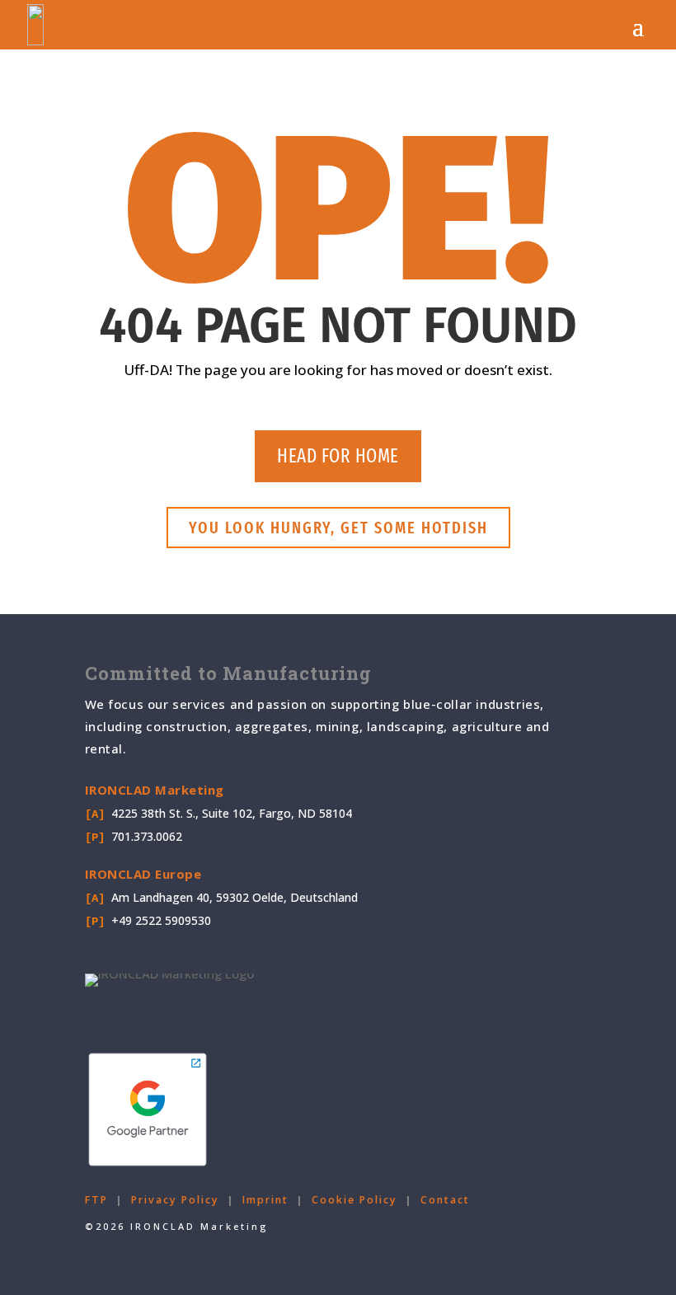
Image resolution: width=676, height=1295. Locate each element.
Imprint (265, 1200)
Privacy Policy (175, 1200)
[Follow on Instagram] (223, 1010)
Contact (445, 1200)
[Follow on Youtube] (182, 1010)
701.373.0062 (146, 836)
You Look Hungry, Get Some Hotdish (338, 527)
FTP (96, 1200)
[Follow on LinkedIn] (141, 1010)
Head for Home (338, 455)
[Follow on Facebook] (100, 1010)
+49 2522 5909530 (161, 920)
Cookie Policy (354, 1200)
